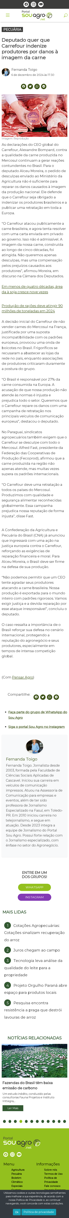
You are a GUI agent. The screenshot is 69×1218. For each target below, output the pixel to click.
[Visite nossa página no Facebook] (26, 4)
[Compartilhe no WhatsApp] (49, 697)
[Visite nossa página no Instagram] (33, 4)
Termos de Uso (53, 1173)
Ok (17, 1212)
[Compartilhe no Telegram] (43, 86)
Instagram (34, 897)
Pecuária (16, 1173)
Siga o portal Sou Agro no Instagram (36, 727)
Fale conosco (52, 1185)
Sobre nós (50, 1169)
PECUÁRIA (12, 29)
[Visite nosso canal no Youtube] (41, 4)
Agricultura (17, 1169)
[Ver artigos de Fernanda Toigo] (6, 72)
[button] (4, 1121)
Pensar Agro (22, 677)
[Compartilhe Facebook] (23, 86)
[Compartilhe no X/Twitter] (43, 697)
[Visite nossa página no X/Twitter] (30, 86)
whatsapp (34, 887)
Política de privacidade (39, 1212)
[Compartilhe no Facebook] (36, 697)
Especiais (16, 1185)
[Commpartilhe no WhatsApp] (37, 86)
